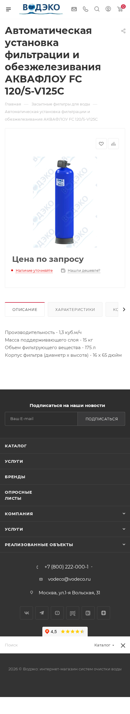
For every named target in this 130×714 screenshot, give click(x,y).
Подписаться (102, 419)
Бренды (15, 476)
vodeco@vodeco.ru (69, 579)
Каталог (16, 445)
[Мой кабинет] (108, 9)
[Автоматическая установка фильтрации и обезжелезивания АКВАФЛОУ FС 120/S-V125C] (65, 202)
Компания (19, 513)
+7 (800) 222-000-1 (66, 567)
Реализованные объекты (39, 544)
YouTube (57, 612)
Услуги (14, 461)
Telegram (41, 612)
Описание (24, 309)
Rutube (72, 612)
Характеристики (75, 309)
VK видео (88, 612)
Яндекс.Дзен (103, 612)
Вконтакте (26, 612)
